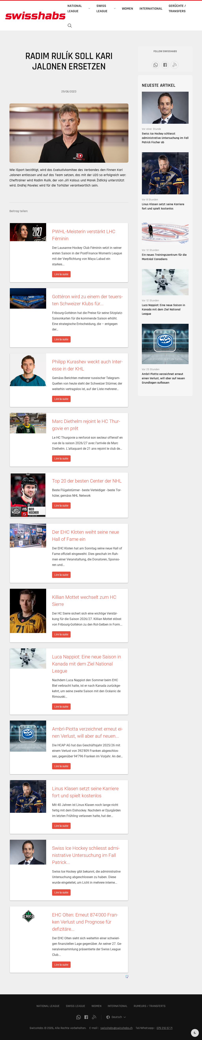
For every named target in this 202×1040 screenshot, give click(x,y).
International (150, 8)
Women (127, 8)
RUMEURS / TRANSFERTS (150, 1006)
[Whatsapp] (156, 65)
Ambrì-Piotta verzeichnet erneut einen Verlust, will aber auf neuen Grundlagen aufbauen (163, 378)
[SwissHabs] (35, 15)
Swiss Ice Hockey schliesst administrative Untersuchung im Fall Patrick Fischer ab (165, 138)
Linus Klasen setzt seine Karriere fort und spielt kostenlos (163, 206)
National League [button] (74, 8)
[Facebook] (165, 65)
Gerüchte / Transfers (177, 8)
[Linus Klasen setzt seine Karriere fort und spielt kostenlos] (165, 173)
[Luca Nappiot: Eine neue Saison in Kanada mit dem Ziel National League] (165, 282)
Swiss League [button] (102, 8)
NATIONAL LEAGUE (48, 1006)
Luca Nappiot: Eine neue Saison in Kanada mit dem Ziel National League (163, 309)
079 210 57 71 (164, 1028)
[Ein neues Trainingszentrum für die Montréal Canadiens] (165, 232)
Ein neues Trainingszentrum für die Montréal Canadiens (164, 257)
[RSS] (175, 65)
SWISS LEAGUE (75, 1006)
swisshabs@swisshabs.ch (116, 1028)
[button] (69, 25)
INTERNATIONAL (117, 1006)
